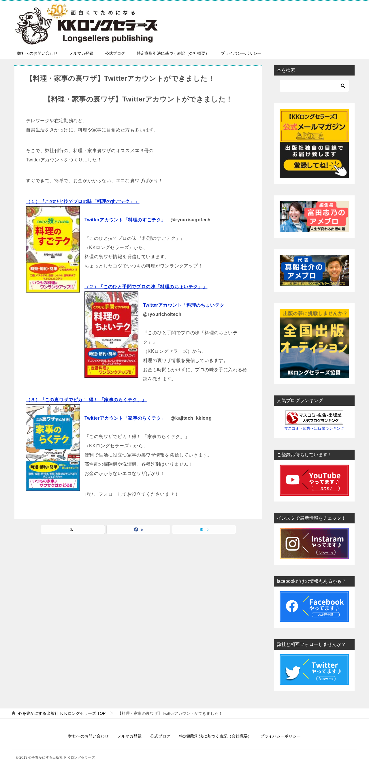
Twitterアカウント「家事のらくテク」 (125, 418)
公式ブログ (115, 53)
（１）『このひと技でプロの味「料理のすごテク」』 (83, 201)
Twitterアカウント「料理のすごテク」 (125, 219)
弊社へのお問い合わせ (37, 53)
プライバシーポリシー (241, 53)
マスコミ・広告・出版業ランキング (314, 429)
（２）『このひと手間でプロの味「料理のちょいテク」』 (145, 286)
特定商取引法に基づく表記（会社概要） (173, 53)
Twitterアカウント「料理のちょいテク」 (186, 305)
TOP (62, 713)
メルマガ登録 (81, 53)
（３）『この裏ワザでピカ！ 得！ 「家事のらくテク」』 (86, 399)
